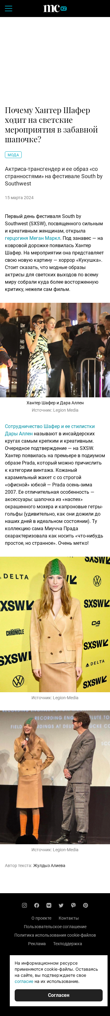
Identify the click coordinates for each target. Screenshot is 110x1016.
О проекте (41, 918)
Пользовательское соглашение (55, 926)
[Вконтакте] (48, 905)
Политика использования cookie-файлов (55, 935)
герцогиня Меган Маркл (32, 238)
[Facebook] (36, 905)
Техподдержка (67, 943)
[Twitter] (61, 905)
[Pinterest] (85, 905)
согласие (24, 981)
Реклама (37, 943)
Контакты (69, 918)
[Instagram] (24, 905)
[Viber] (73, 905)
